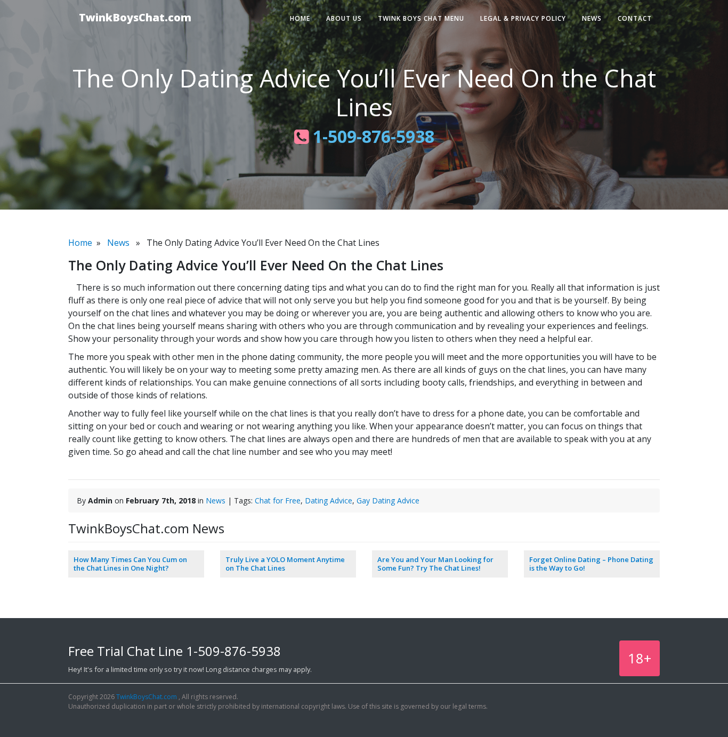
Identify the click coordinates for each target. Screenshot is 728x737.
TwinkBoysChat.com (135, 17)
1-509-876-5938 (371, 136)
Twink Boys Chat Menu (421, 18)
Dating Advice (328, 500)
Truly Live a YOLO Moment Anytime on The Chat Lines (285, 564)
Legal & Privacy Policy (523, 18)
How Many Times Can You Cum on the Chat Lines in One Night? (130, 564)
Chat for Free (278, 500)
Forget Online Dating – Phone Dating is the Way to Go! (591, 564)
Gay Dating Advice (388, 500)
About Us (344, 18)
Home (300, 18)
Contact (635, 18)
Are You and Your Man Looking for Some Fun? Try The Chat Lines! (435, 564)
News (592, 18)
